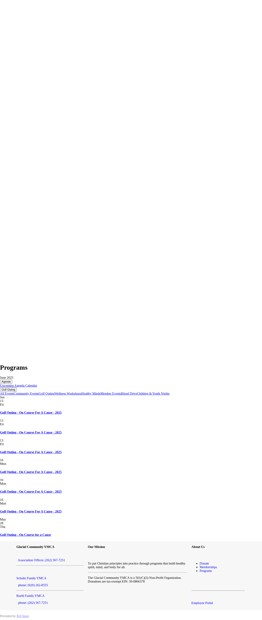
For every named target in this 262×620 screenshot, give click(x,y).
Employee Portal (202, 603)
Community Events (26, 393)
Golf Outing (8, 389)
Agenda (6, 381)
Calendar (31, 385)
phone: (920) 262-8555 (32, 585)
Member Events (111, 393)
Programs (206, 571)
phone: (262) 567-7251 (32, 602)
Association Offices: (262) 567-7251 (40, 560)
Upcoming (7, 385)
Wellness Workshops (67, 393)
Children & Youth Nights (153, 393)
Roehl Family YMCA (30, 595)
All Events (7, 393)
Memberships (208, 567)
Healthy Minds (91, 393)
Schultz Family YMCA (31, 578)
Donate (204, 563)
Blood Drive (129, 393)
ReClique (23, 616)
